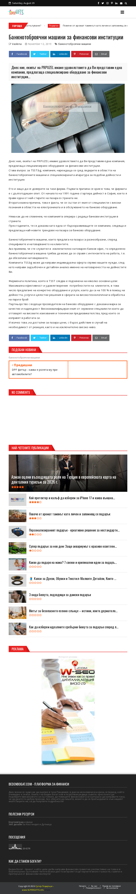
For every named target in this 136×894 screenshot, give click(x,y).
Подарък (29, 25)
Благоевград (16, 822)
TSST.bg (36, 170)
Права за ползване (111, 886)
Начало (82, 886)
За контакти (112, 888)
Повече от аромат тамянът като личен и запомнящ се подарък (75, 25)
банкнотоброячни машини (74, 44)
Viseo (47, 890)
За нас (94, 886)
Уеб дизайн (15, 824)
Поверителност (93, 888)
